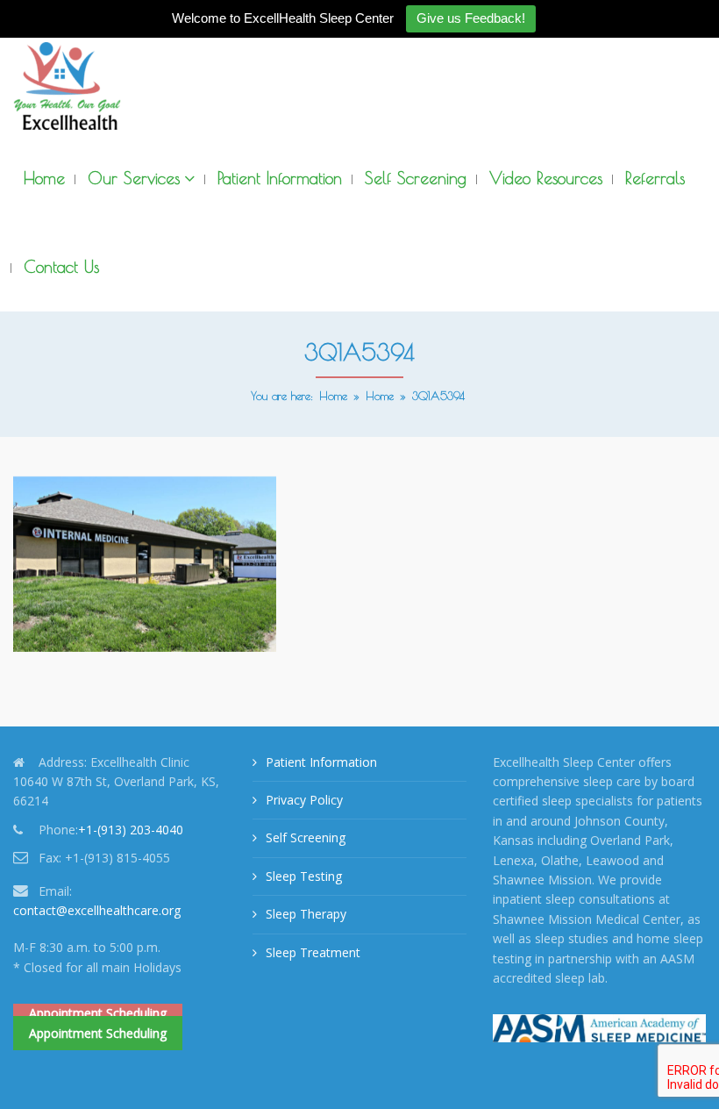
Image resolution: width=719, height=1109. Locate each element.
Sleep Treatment (313, 952)
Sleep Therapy (306, 913)
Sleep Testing (304, 876)
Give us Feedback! (470, 18)
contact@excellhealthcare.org (97, 910)
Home (333, 396)
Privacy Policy (304, 799)
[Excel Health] (67, 86)
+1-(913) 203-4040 (130, 829)
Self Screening (305, 837)
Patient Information (321, 762)
